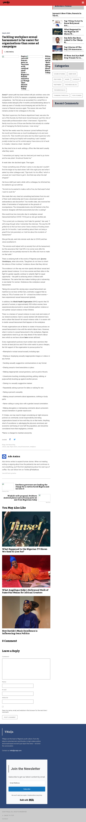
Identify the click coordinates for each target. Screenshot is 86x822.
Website (5, 697)
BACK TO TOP (9, 815)
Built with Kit (27, 800)
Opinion (76, 79)
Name (4, 682)
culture (4, 446)
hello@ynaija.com (16, 750)
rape (8, 446)
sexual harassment (23, 446)
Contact (5, 818)
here (26, 337)
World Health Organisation (22, 302)
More (67, 79)
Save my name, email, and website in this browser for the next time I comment (24, 711)
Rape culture (13, 446)
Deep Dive (72, 74)
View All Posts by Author (9, 473)
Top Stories (76, 95)
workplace (33, 446)
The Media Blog (71, 84)
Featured (57, 79)
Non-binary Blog (10, 444)
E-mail (4, 690)
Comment (5, 656)
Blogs (3, 444)
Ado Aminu (10, 52)
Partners (57, 84)
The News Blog (59, 90)
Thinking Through (61, 95)
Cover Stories (59, 74)
